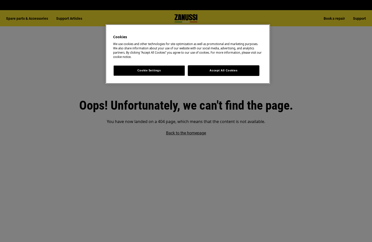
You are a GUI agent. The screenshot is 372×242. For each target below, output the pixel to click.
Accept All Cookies (223, 70)
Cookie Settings (149, 70)
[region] (188, 54)
